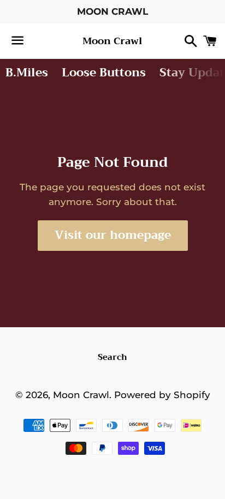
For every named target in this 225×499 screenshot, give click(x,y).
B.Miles (26, 72)
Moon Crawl (112, 41)
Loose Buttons (104, 72)
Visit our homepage (113, 235)
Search (112, 357)
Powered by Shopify (162, 394)
